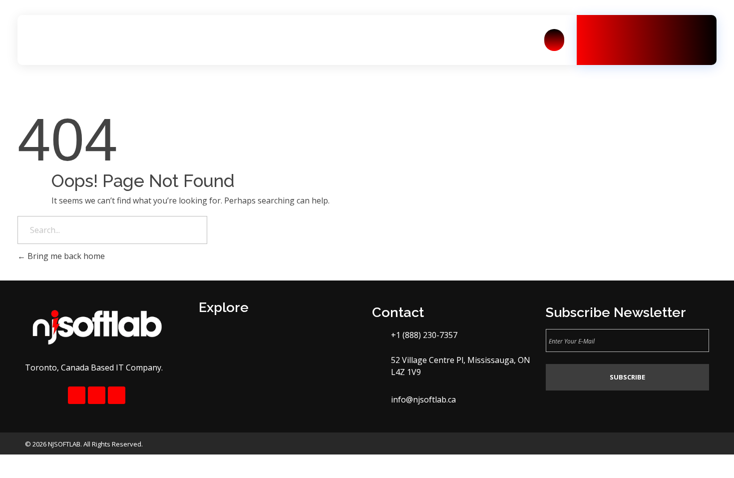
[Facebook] (76, 395)
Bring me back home (65, 256)
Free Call (637, 33)
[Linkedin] (116, 395)
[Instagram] (96, 395)
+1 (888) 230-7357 (662, 45)
